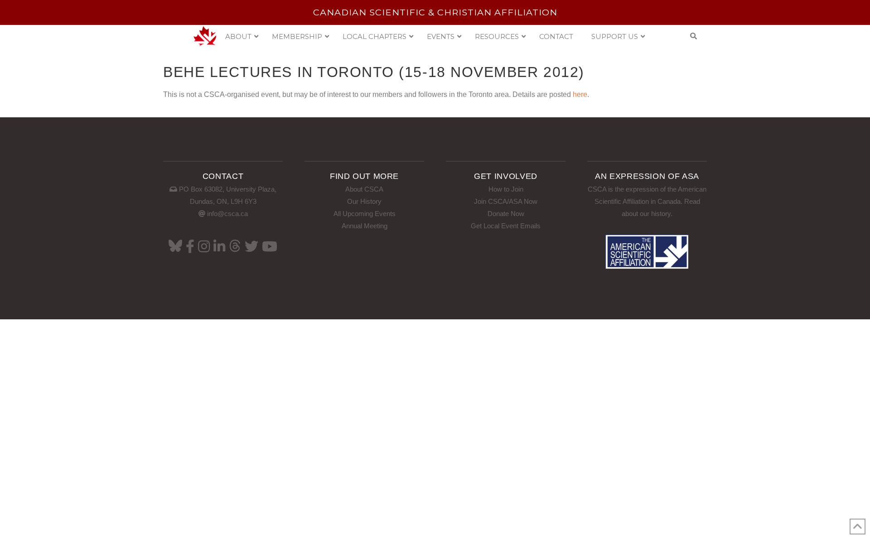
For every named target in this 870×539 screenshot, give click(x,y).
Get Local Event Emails (506, 226)
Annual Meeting (364, 226)
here (580, 94)
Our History (364, 201)
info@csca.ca (227, 213)
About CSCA (364, 189)
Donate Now (506, 213)
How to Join (505, 189)
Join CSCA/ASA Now (505, 201)
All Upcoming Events (365, 213)
